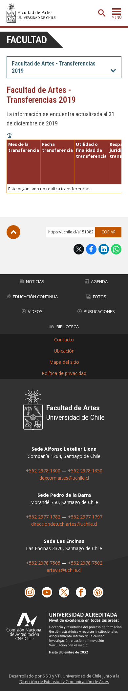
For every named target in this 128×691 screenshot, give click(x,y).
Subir (13, 232)
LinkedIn (103, 249)
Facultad (27, 39)
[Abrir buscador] (102, 13)
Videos (35, 311)
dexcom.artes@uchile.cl (64, 478)
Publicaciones (99, 311)
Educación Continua (35, 297)
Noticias (35, 281)
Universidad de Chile (82, 676)
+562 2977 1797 (85, 517)
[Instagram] (30, 592)
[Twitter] (64, 592)
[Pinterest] (98, 592)
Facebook (91, 249)
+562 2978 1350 (85, 470)
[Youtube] (47, 592)
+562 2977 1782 (43, 517)
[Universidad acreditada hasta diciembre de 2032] (64, 633)
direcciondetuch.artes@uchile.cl (64, 524)
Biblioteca (67, 327)
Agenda (99, 281)
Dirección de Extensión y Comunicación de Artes (64, 681)
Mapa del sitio (64, 362)
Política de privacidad (64, 373)
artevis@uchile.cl (64, 570)
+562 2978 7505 (43, 563)
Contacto (64, 339)
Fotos (99, 297)
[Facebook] (81, 592)
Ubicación (64, 351)
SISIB (47, 676)
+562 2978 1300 (43, 470)
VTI (58, 676)
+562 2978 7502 (85, 563)
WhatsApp (116, 249)
